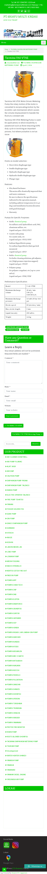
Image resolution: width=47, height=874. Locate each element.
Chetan (13, 873)
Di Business (18, 868)
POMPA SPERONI (13, 699)
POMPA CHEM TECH (14, 585)
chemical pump (21, 221)
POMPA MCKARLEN (14, 651)
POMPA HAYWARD (14, 618)
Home (6, 49)
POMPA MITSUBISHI (14, 661)
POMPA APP (11, 580)
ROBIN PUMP (12, 732)
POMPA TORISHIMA (14, 704)
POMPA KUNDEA (13, 642)
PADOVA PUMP (12, 575)
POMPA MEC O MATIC (15, 656)
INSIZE (9, 538)
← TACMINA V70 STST (13, 426)
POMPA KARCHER (14, 637)
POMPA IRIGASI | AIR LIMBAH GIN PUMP (22, 632)
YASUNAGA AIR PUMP (15, 779)
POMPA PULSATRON (15, 680)
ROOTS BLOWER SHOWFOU (17, 737)
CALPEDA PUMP (13, 476)
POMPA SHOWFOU (14, 694)
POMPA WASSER (13, 718)
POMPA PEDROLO (13, 675)
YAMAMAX (11, 770)
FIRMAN (10, 504)
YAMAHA (10, 765)
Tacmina (25, 330)
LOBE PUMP (11, 552)
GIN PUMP (11, 519)
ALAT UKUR (11, 466)
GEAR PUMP (11, 514)
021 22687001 (22, 2)
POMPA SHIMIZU (13, 689)
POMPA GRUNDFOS (14, 609)
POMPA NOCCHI (13, 670)
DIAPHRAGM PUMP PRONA (17, 481)
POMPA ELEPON (13, 599)
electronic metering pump (17, 327)
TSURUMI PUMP (13, 746)
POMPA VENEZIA (13, 713)
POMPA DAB (11, 594)
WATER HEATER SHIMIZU (16, 756)
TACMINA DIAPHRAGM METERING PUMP (24, 49)
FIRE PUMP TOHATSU (15, 500)
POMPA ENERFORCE (14, 604)
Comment (9, 358)
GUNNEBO (11, 528)
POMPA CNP (11, 590)
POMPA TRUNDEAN (14, 708)
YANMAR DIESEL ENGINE (16, 775)
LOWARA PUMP (13, 556)
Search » (36, 444)
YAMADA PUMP (13, 760)
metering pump (12, 330)
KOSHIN (10, 542)
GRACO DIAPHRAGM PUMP (17, 523)
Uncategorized (12, 751)
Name (7, 387)
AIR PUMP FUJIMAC (14, 462)
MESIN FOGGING (13, 561)
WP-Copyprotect (22, 873)
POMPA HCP (11, 623)
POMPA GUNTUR (13, 613)
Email (7, 396)
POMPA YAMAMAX (14, 722)
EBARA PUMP (12, 490)
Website (8, 406)
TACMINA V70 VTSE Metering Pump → (27, 434)
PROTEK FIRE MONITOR (16, 727)
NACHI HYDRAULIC (14, 566)
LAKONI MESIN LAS (14, 547)
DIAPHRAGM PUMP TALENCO (18, 485)
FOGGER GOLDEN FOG (15, 509)
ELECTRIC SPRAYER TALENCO (18, 495)
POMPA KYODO (12, 647)
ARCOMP (10, 471)
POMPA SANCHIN (13, 685)
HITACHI (10, 533)
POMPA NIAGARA (13, 666)
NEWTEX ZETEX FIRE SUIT (17, 571)
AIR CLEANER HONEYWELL (17, 457)
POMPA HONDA (13, 628)
